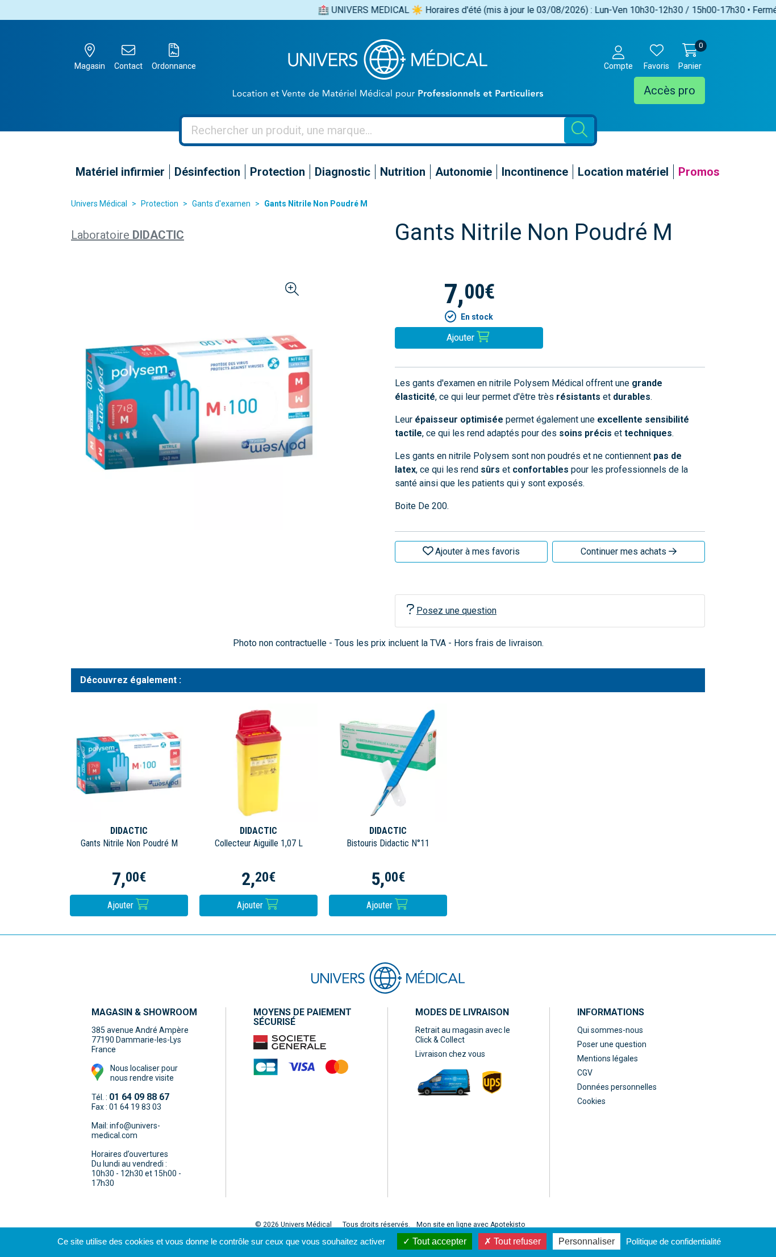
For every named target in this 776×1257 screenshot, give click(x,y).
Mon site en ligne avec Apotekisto (470, 1225)
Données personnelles (617, 1086)
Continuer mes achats (625, 551)
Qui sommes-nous (610, 1030)
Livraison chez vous (450, 1053)
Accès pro (669, 90)
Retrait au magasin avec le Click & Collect (462, 1035)
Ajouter (121, 905)
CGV (585, 1072)
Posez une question (456, 610)
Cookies (591, 1101)
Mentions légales (607, 1058)
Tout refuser (516, 1241)
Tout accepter (438, 1241)
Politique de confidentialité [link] (673, 1241)
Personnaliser (586, 1241)
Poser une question (611, 1044)
